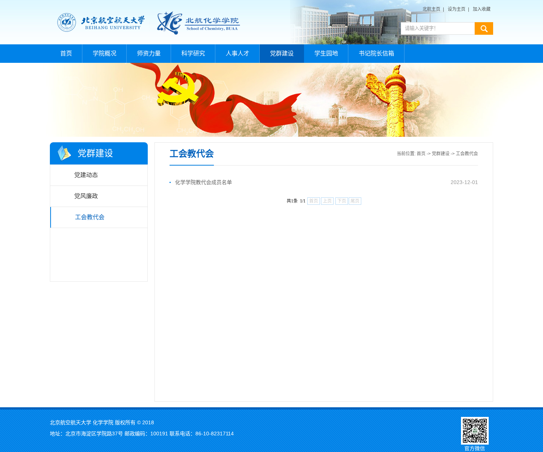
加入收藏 (482, 9)
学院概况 (104, 53)
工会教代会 (90, 217)
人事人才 (237, 53)
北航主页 (431, 9)
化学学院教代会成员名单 (203, 182)
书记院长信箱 (376, 53)
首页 (66, 53)
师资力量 (149, 53)
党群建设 (282, 53)
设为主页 (456, 9)
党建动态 (86, 175)
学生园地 (326, 53)
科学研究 (193, 53)
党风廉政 (86, 196)
